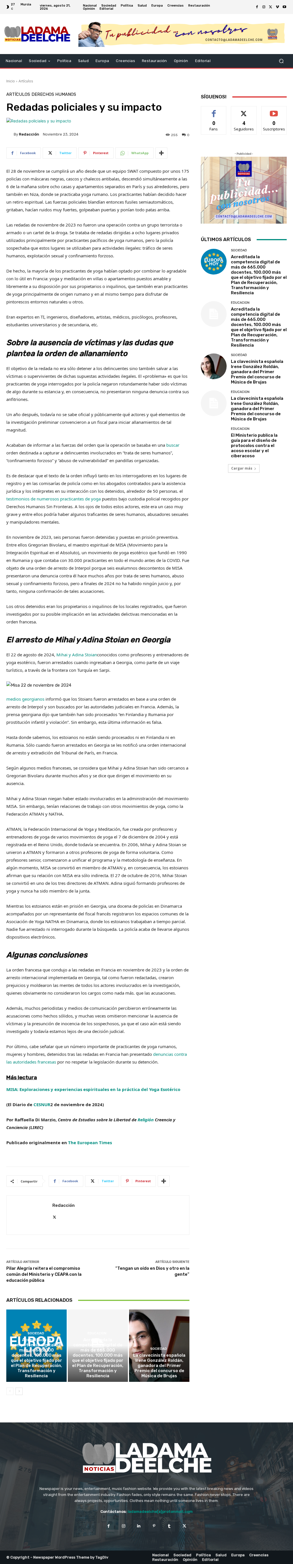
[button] (281, 61)
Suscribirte (274, 110)
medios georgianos (25, 699)
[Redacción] (10, 134)
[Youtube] (284, 7)
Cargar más (241, 468)
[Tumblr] (169, 1525)
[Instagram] (263, 7)
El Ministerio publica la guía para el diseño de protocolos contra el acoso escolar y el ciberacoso (254, 445)
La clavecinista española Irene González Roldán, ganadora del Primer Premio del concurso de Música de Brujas (159, 1365)
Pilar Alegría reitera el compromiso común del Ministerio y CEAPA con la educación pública (44, 1274)
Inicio (10, 81)
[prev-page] (9, 1391)
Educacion (97, 1333)
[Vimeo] (277, 7)
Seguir (244, 110)
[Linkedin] (138, 1525)
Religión (146, 1119)
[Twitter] (270, 7)
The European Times (90, 1142)
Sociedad (35, 1333)
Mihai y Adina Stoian (76, 654)
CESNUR (41, 1104)
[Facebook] (257, 7)
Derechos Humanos (53, 94)
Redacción (29, 134)
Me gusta (214, 110)
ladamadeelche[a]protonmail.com (160, 1511)
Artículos (26, 81)
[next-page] (19, 1391)
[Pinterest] (154, 1525)
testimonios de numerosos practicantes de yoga (53, 499)
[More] (161, 153)
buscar (172, 445)
